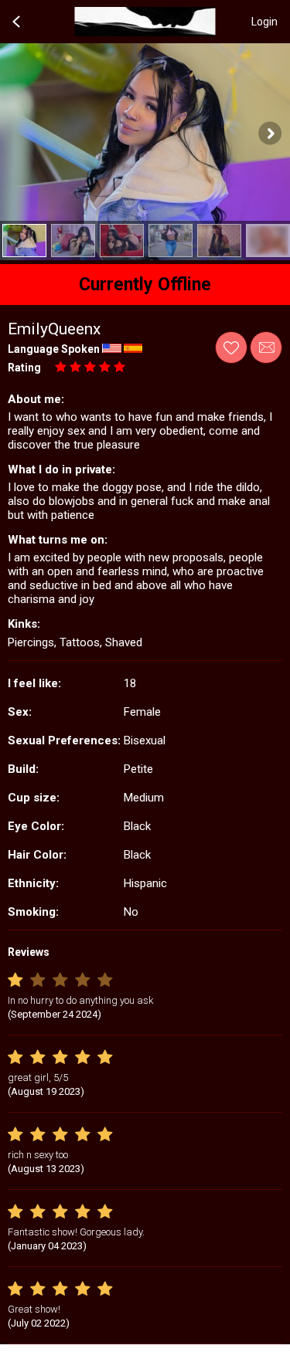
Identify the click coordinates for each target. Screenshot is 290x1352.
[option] (24, 240)
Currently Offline (145, 284)
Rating (24, 367)
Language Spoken (54, 349)
